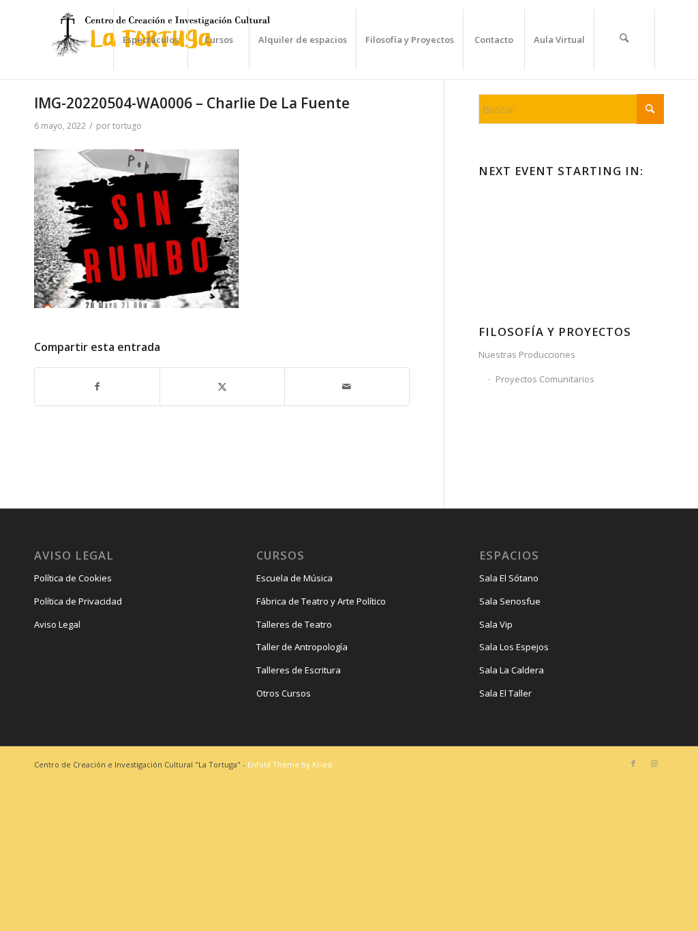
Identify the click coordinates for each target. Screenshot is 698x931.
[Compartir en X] (222, 387)
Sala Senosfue (510, 601)
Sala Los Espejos (514, 647)
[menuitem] (150, 39)
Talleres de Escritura (298, 670)
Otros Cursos (283, 693)
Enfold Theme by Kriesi (290, 764)
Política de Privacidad (78, 601)
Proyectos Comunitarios (545, 379)
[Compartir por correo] (347, 387)
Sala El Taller (505, 693)
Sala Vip (496, 624)
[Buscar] (624, 39)
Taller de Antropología (302, 647)
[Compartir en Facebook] (97, 387)
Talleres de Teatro (294, 624)
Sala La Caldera (511, 670)
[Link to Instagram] (653, 763)
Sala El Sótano (508, 578)
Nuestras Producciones (527, 354)
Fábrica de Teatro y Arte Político (321, 601)
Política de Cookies (73, 578)
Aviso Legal (57, 624)
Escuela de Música (294, 578)
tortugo (127, 126)
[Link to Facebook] (633, 763)
